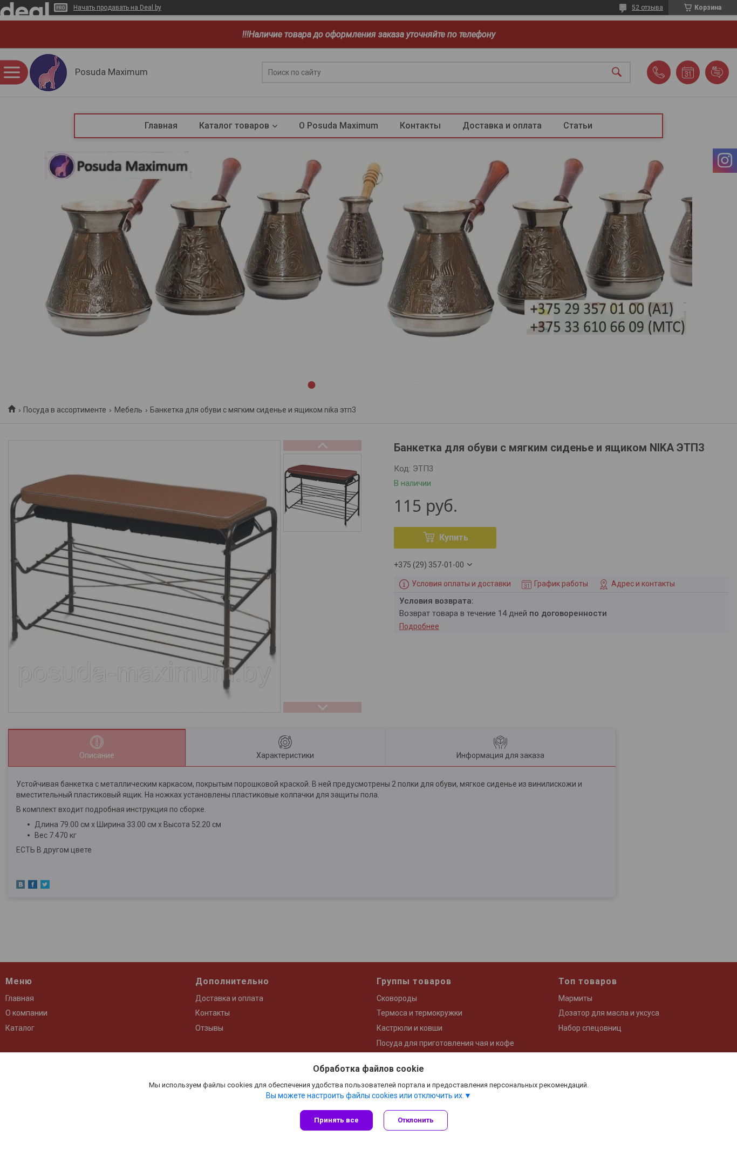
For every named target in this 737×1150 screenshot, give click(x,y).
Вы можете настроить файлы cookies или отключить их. (365, 1095)
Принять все (336, 1120)
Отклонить (416, 1120)
